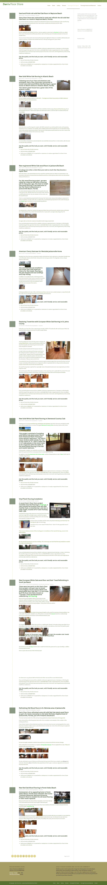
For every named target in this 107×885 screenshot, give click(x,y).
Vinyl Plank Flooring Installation (31, 499)
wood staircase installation (31, 253)
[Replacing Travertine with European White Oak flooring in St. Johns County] (12, 324)
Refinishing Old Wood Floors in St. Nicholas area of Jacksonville (42, 708)
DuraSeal (56, 32)
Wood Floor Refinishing (30, 15)
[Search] (103, 5)
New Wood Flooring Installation (32, 78)
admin (38, 15)
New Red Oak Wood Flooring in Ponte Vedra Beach (37, 788)
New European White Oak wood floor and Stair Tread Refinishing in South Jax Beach (44, 581)
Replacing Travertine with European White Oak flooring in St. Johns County (44, 323)
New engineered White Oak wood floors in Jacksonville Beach (41, 166)
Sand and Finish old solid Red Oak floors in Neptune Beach (40, 13)
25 (26, 856)
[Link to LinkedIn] (104, 1)
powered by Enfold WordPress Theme (29, 883)
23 (20, 856)
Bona (62, 454)
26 (29, 856)
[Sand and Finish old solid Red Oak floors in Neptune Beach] (12, 16)
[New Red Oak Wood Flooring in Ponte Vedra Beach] (12, 790)
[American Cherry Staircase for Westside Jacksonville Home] (12, 254)
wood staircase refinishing (44, 584)
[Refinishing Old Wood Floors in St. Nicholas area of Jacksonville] (12, 710)
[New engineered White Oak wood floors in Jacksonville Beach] (12, 168)
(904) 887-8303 (97, 1)
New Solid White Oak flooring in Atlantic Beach (36, 76)
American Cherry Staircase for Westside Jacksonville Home (40, 251)
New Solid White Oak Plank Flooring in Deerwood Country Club (42, 419)
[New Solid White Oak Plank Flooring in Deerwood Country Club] (12, 421)
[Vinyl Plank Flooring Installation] (12, 501)
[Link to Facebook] (102, 1)
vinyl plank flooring (30, 500)
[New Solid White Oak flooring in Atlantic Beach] (12, 79)
